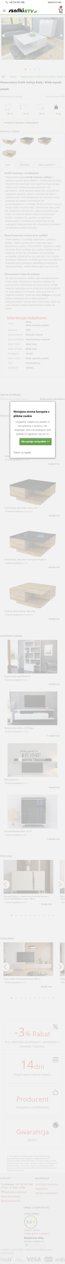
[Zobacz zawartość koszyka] (60, 10)
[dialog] (32, 429)
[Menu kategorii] (4, 10)
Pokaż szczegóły (22, 452)
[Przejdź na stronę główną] (21, 9)
